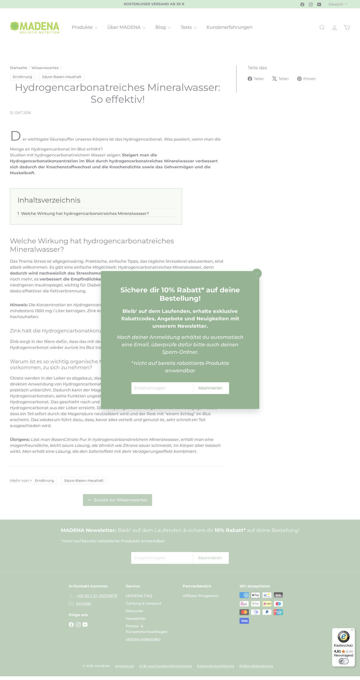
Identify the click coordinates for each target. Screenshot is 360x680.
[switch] (344, 661)
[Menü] (352, 631)
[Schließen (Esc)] (257, 273)
